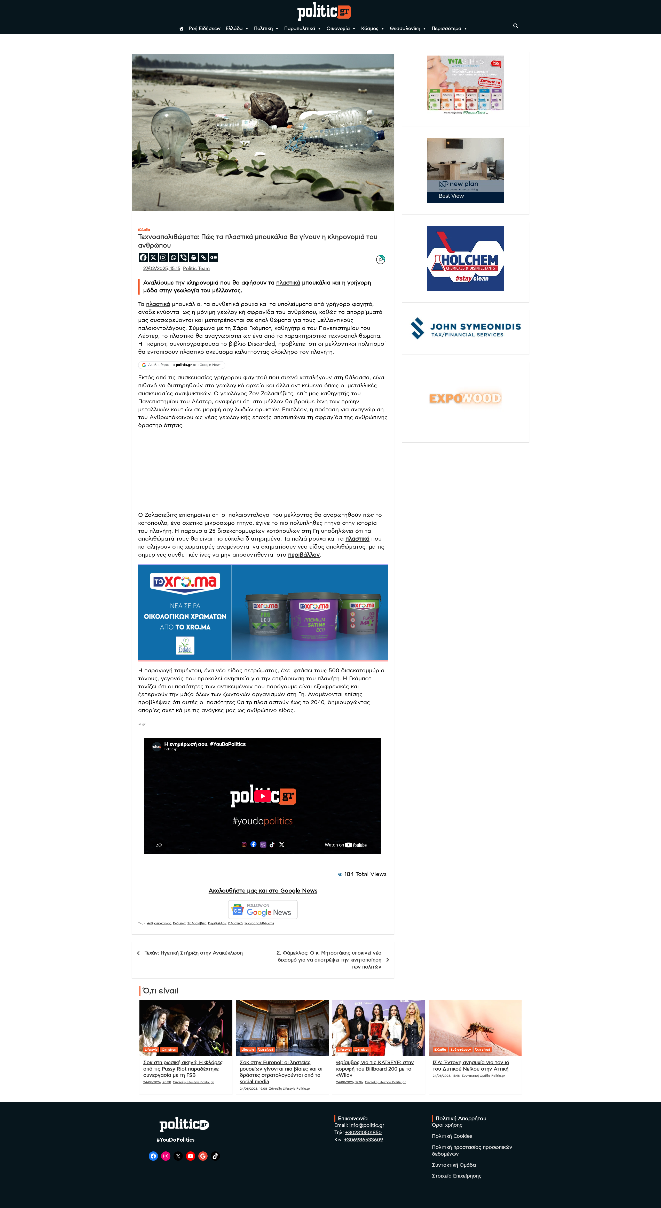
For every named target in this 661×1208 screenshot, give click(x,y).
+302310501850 (363, 1132)
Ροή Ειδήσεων (205, 28)
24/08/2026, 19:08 (253, 1088)
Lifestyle (151, 1049)
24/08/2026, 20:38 (157, 1082)
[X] (153, 257)
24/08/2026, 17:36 (349, 1082)
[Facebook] (143, 257)
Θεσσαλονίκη (405, 28)
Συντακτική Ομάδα (454, 1165)
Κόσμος (370, 28)
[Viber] (183, 257)
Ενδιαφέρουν (461, 1049)
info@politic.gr (366, 1125)
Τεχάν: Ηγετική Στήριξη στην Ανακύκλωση (194, 953)
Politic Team (196, 268)
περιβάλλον (304, 555)
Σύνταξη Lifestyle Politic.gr (193, 1082)
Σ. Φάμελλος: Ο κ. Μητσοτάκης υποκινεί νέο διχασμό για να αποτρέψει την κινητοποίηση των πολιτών (329, 960)
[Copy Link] (203, 257)
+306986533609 (363, 1139)
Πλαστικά (235, 923)
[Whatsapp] (173, 257)
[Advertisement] (263, 471)
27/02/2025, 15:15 (161, 268)
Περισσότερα (446, 28)
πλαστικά (288, 283)
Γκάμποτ (179, 923)
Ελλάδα (234, 28)
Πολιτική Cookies (452, 1136)
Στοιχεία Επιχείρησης (457, 1176)
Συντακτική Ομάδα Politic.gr (483, 1075)
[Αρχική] (181, 29)
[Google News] (213, 257)
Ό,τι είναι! (169, 1049)
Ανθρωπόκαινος (159, 923)
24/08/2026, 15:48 (446, 1075)
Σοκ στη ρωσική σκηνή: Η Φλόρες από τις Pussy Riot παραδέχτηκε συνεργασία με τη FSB (183, 1069)
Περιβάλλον (217, 923)
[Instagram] (163, 257)
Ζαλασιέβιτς (196, 923)
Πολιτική (263, 28)
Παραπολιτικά (299, 28)
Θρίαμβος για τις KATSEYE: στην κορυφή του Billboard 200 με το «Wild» (375, 1069)
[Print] (193, 257)
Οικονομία (338, 28)
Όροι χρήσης (447, 1125)
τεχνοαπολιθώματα (259, 923)
